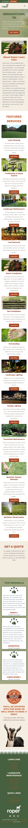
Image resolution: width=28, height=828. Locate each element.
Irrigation (14, 785)
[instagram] (14, 816)
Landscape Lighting (14, 800)
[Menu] (24, 6)
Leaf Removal (14, 789)
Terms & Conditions (7, 821)
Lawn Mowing (14, 763)
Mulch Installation (14, 787)
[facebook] (10, 816)
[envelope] (17, 816)
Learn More (14, 156)
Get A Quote (13, 1)
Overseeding (14, 769)
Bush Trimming (14, 781)
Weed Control (14, 767)
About (14, 796)
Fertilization (14, 765)
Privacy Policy (21, 819)
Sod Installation (14, 783)
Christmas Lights (14, 798)
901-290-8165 (5, 1)
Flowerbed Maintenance (14, 779)
